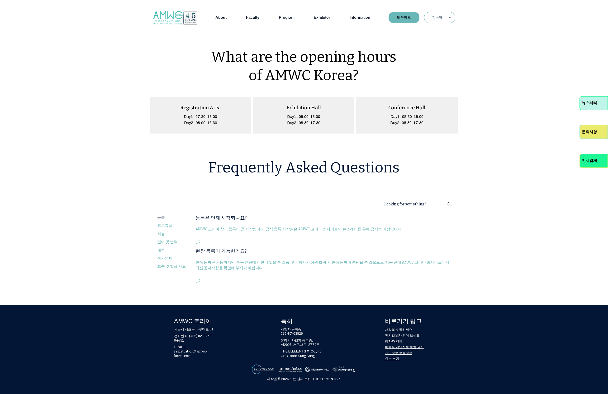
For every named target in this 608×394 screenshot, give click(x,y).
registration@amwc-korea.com (190, 353)
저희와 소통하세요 (398, 330)
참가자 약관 (393, 341)
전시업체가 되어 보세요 (402, 335)
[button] (198, 242)
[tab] (171, 217)
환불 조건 (392, 359)
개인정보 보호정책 (398, 353)
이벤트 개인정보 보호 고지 (404, 347)
